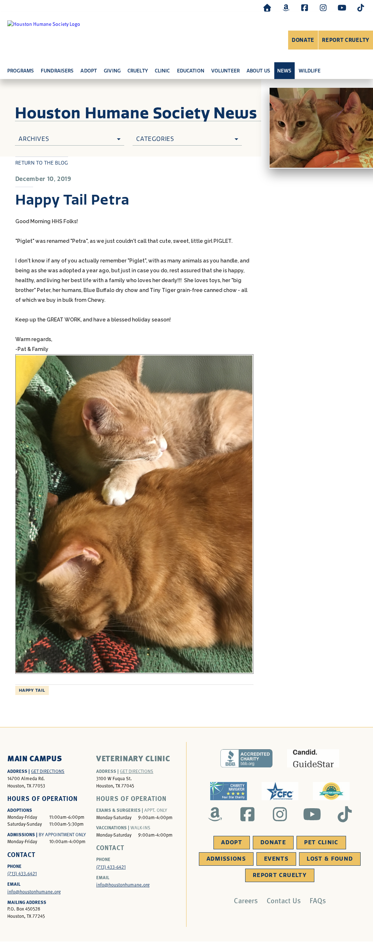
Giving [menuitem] (112, 71)
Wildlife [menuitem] (310, 71)
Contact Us (284, 900)
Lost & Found (330, 859)
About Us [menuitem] (258, 71)
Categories (155, 138)
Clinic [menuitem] (162, 71)
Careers (246, 900)
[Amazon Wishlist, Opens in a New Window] (286, 7)
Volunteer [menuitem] (225, 71)
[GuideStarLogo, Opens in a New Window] (313, 758)
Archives (34, 138)
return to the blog (41, 163)
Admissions (226, 859)
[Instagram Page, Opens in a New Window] (323, 7)
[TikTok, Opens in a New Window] (361, 7)
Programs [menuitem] (20, 71)
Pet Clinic (321, 842)
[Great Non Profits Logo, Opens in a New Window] (331, 791)
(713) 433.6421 (22, 873)
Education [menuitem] (190, 71)
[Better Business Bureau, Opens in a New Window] (246, 758)
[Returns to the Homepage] (267, 7)
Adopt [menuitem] (89, 71)
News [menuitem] (284, 71)
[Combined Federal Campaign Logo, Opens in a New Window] (280, 791)
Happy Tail (32, 690)
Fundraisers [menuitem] (57, 71)
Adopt (231, 842)
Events (276, 859)
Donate (303, 40)
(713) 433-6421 (111, 867)
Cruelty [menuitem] (137, 71)
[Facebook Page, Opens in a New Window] (304, 7)
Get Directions (47, 771)
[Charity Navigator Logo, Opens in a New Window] (228, 791)
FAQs (318, 900)
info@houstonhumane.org (34, 891)
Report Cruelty (345, 40)
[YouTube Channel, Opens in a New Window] (342, 7)
